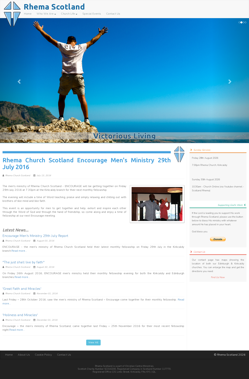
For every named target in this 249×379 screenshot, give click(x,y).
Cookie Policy (43, 355)
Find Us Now (218, 277)
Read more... (19, 251)
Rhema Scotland (54, 6)
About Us (24, 355)
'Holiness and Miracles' (20, 315)
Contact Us (113, 14)
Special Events (91, 14)
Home (28, 14)
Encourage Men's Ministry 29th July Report (35, 236)
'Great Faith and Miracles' (22, 289)
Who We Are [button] (45, 14)
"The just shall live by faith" (23, 262)
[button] (18, 80)
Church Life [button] (68, 14)
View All (93, 342)
